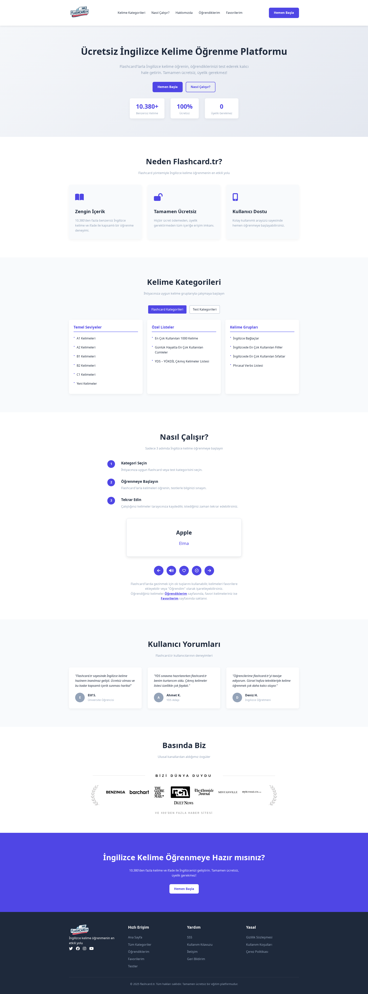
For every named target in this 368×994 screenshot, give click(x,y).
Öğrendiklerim (209, 13)
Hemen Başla (284, 13)
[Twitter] (71, 949)
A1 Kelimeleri (86, 338)
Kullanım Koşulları (259, 944)
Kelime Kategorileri (131, 13)
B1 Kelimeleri (86, 356)
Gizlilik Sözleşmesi (259, 937)
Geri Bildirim (196, 959)
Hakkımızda (184, 13)
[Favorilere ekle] (184, 570)
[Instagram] (84, 949)
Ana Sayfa (135, 937)
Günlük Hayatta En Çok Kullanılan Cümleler (179, 349)
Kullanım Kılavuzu (200, 944)
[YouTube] (91, 949)
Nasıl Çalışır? (160, 13)
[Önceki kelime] (158, 570)
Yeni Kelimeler (87, 383)
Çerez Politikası (257, 952)
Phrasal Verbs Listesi (248, 365)
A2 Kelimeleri (86, 347)
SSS (189, 937)
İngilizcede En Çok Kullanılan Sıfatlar (259, 356)
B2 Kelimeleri (86, 365)
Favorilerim (234, 13)
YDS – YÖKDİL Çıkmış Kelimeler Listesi (182, 361)
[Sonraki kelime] (209, 570)
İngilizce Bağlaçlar (246, 338)
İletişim (192, 952)
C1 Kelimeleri (86, 374)
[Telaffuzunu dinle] (171, 570)
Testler (133, 966)
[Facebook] (78, 949)
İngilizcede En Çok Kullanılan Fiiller (258, 347)
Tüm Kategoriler (139, 944)
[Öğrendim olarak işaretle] (196, 570)
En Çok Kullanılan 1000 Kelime (176, 338)
